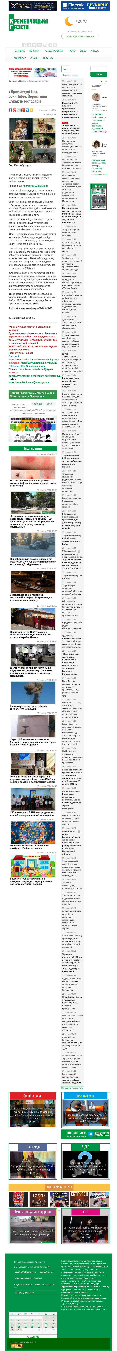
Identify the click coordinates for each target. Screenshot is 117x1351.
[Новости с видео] (85, 1147)
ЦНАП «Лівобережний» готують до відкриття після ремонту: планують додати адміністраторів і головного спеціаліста (31, 671)
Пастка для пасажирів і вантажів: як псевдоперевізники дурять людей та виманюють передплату (72, 1022)
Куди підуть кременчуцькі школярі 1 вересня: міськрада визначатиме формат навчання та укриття (72, 641)
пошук (99, 74)
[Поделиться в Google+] (14, 110)
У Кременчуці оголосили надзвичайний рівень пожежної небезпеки (72, 589)
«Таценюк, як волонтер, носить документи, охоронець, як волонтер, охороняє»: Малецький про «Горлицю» (85, 1166)
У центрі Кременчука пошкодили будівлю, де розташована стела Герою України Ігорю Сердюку (33, 742)
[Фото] (85, 1212)
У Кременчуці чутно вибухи (72, 576)
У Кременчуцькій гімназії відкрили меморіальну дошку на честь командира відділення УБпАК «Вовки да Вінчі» (71, 868)
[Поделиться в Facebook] (10, 110)
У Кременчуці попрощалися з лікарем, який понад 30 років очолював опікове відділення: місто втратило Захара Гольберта (72, 559)
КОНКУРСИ (20, 58)
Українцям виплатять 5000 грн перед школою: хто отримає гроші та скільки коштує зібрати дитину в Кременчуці (72, 962)
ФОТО (72, 51)
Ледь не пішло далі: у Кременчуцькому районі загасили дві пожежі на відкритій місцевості (72, 941)
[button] (13, 1113)
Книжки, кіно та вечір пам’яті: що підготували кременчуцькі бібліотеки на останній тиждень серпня (71, 920)
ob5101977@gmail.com (25, 1272)
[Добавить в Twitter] (27, 110)
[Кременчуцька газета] (33, 22)
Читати (99, 200)
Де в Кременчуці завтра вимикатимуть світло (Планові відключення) (72, 323)
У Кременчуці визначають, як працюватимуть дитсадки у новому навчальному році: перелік (31, 881)
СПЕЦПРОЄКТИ (54, 51)
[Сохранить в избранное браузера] (31, 110)
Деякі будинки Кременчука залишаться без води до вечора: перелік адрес (72, 1043)
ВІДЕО (83, 51)
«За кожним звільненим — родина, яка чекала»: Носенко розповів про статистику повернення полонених (72, 482)
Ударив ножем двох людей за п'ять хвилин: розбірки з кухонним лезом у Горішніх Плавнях (71, 341)
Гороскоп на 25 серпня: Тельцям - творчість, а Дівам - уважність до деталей (72, 1078)
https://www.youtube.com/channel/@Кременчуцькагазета (40, 376)
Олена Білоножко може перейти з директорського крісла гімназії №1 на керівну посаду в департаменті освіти (32, 779)
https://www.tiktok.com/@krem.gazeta (29, 382)
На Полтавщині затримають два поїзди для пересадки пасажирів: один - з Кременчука (72, 757)
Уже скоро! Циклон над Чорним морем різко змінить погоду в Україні (71, 899)
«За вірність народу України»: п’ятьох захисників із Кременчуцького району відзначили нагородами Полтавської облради (71, 842)
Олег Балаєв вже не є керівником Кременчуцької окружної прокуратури (72, 1003)
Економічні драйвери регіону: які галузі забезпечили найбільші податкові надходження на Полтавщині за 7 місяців (72, 304)
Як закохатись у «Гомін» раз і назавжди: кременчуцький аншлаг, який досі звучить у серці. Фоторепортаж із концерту (85, 1231)
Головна (13, 81)
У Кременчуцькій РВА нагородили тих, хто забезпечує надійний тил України (33, 813)
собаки (50, 404)
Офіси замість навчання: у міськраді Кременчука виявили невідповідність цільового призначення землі (72, 608)
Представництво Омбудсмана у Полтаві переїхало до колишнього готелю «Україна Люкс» (30, 635)
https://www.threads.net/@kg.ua (36, 369)
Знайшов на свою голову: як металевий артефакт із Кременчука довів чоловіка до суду (31, 598)
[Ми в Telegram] (85, 1134)
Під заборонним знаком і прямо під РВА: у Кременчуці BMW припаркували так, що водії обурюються (33, 562)
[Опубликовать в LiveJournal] (19, 110)
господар (37, 404)
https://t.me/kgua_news (32, 366)
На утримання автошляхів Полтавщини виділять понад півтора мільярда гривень (72, 146)
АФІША (95, 51)
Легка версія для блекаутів (80, 36)
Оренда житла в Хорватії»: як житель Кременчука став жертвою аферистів (71, 163)
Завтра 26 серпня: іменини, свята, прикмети (70, 232)
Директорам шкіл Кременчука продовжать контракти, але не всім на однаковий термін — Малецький (71, 799)
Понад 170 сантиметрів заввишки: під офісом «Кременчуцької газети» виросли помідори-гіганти (72, 709)
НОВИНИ (34, 51)
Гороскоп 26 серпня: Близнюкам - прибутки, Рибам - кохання (30, 847)
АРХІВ (33, 58)
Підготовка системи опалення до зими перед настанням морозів (71, 819)
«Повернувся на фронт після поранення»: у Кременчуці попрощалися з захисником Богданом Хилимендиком (70, 664)
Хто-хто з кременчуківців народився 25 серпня (72, 886)
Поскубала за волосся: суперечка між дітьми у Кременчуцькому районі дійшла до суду (71, 688)
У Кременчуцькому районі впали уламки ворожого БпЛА (71, 539)
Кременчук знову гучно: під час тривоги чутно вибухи (28, 707)
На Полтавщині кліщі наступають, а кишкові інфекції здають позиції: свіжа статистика (33, 483)
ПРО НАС (48, 58)
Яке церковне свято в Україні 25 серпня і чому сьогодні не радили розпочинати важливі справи (72, 1061)
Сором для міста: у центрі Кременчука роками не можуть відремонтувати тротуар (33, 1231)
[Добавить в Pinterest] (23, 110)
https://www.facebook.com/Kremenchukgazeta (34, 359)
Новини (22, 81)
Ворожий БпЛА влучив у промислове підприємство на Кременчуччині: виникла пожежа (70, 110)
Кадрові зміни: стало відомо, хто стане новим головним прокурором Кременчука (71, 984)
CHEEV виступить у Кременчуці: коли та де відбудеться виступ (71, 246)
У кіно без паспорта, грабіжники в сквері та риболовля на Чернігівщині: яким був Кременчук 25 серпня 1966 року (72, 777)
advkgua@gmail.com (24, 1292)
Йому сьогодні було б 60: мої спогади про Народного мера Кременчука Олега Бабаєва (99, 121)
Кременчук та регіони (39, 81)
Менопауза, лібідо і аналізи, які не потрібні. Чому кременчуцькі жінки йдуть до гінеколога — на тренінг (71, 441)
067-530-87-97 (46, 1272)
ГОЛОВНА (19, 51)
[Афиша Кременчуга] (59, 1187)
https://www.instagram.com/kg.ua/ (39, 363)
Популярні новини (70, 75)
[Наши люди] (32, 1147)
